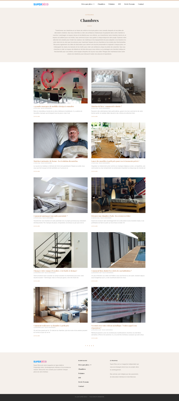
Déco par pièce (86, 4)
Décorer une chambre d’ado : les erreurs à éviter (111, 216)
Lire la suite (37, 116)
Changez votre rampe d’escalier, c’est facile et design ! (55, 271)
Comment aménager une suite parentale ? (51, 216)
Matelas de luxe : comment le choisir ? (106, 106)
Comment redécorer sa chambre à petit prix (51, 326)
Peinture (112, 4)
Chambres (101, 4)
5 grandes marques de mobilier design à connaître (54, 106)
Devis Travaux (129, 4)
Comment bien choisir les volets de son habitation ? (111, 271)
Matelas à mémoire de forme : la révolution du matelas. (56, 161)
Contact (141, 4)
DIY (119, 4)
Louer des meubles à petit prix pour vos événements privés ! (115, 161)
